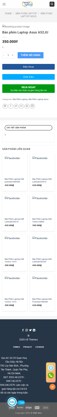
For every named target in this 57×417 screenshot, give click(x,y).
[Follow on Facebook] (23, 330)
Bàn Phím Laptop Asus (36, 15)
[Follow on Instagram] (26, 330)
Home (8, 13)
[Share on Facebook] (10, 106)
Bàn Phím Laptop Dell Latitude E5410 (42, 180)
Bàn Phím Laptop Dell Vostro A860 (42, 220)
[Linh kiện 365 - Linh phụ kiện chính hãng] (27, 4)
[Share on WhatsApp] (5, 106)
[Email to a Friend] (21, 106)
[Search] (52, 4)
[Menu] (4, 4)
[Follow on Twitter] (30, 330)
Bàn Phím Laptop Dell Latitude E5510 (14, 220)
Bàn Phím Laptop (26, 13)
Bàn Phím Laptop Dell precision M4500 (14, 180)
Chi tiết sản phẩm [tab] (16, 127)
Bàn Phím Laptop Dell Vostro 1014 (14, 260)
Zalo (21, 402)
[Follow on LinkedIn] (34, 330)
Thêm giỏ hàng (30, 55)
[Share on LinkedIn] (32, 106)
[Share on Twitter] (16, 106)
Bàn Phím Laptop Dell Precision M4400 (42, 300)
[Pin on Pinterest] (26, 106)
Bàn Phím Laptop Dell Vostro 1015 (14, 300)
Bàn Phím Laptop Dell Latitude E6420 (42, 260)
